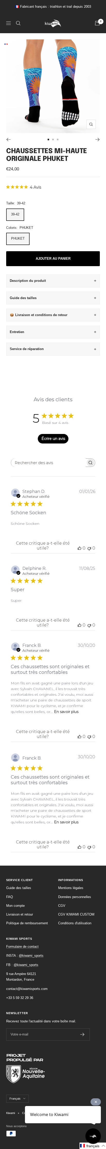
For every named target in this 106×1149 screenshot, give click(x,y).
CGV (61, 906)
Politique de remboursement (27, 923)
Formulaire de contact (22, 946)
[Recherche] (18, 23)
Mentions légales (70, 888)
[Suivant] (97, 139)
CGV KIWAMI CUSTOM (76, 914)
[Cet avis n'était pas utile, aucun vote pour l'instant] (89, 548)
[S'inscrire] (82, 1034)
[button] (93, 1146)
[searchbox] (48, 462)
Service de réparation (27, 349)
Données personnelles (74, 897)
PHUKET (18, 238)
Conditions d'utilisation (74, 923)
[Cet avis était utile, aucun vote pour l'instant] (79, 548)
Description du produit (28, 281)
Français (15, 1098)
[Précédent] (8, 139)
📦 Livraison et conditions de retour (38, 315)
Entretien (17, 332)
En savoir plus (66, 711)
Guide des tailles (23, 298)
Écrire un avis (53, 438)
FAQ (9, 897)
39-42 (15, 214)
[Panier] (97, 23)
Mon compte (15, 906)
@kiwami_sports (31, 956)
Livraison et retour (19, 914)
